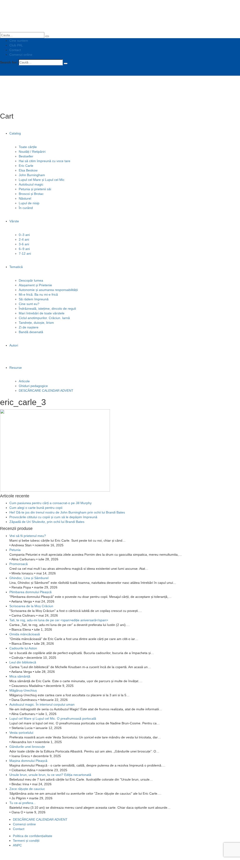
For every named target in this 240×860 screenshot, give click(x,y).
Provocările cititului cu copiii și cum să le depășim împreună (53, 517)
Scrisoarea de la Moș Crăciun (31, 606)
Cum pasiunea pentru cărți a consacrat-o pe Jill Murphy (50, 503)
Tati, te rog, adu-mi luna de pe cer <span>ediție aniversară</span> (58, 620)
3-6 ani (24, 244)
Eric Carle (26, 166)
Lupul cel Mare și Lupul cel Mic (41, 180)
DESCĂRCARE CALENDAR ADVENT (46, 390)
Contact (15, 50)
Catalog (15, 133)
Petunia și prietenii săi (35, 189)
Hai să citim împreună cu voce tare (44, 161)
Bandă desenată (31, 332)
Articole (24, 381)
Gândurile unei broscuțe (27, 746)
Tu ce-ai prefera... (22, 803)
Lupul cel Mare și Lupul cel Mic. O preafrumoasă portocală (52, 718)
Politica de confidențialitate (32, 836)
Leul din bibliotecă (22, 662)
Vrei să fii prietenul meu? (27, 536)
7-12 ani (25, 253)
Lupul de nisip (29, 203)
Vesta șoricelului (21, 732)
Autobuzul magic (31, 184)
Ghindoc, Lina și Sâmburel (29, 578)
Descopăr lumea (31, 280)
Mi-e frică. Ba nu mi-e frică (38, 294)
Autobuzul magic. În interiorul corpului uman (42, 704)
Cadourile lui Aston (23, 648)
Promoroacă (18, 564)
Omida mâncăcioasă (24, 634)
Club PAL (16, 45)
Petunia (15, 550)
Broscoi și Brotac (31, 194)
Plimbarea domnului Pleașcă (30, 592)
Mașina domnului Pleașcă (28, 761)
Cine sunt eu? (29, 304)
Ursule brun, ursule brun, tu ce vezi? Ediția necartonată (50, 775)
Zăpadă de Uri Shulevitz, (46, 522)
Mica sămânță (19, 676)
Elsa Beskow (28, 170)
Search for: (9, 62)
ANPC (17, 845)
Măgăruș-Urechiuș (23, 690)
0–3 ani (24, 235)
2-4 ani (24, 239)
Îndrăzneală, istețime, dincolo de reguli (47, 308)
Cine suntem (18, 40)
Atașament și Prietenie (35, 285)
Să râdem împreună (34, 299)
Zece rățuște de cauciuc (27, 789)
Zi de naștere (28, 327)
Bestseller (26, 156)
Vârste (14, 221)
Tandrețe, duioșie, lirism (36, 322)
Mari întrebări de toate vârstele (41, 313)
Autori (13, 345)
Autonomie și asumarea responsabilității (48, 290)
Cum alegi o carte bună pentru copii (35, 508)
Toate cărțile (28, 147)
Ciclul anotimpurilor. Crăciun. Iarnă (44, 318)
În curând (26, 208)
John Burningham (32, 175)
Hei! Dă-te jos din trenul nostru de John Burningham (67, 512)
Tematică (16, 267)
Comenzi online (20, 54)
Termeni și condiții (26, 840)
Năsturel (25, 198)
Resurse (15, 367)
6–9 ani (24, 249)
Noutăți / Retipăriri (32, 151)
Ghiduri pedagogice (33, 386)
